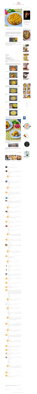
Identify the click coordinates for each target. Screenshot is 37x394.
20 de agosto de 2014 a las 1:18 (18, 244)
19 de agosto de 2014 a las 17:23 (18, 180)
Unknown (9, 255)
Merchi (8, 356)
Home (8, 7)
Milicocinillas (9, 289)
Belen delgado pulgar (10, 244)
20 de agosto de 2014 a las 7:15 (18, 233)
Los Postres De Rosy (10, 345)
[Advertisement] (13, 49)
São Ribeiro (9, 166)
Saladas (11, 7)
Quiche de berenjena (26, 28)
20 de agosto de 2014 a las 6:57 (18, 255)
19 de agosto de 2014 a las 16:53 (18, 170)
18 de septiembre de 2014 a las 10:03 (18, 303)
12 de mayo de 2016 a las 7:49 (18, 365)
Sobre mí (17, 7)
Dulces (14, 7)
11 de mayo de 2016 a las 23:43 (18, 361)
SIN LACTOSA (27, 102)
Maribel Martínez (9, 269)
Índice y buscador (21, 7)
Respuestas (9, 174)
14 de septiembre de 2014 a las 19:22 (18, 289)
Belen (8, 225)
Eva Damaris (9, 273)
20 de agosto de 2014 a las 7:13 (18, 250)
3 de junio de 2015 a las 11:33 (18, 345)
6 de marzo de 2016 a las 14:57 (18, 356)
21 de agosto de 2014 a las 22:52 (18, 286)
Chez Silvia (9, 303)
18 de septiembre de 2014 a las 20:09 (17, 298)
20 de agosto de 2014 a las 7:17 (18, 206)
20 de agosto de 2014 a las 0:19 (18, 229)
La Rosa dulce (15, 392)
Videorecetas (27, 7)
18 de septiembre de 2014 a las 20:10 (17, 307)
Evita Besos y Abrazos (10, 180)
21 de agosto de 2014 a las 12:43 (18, 273)
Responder (9, 184)
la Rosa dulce (10, 216)
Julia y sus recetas (9, 200)
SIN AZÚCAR (27, 106)
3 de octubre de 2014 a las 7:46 (18, 329)
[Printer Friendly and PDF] (17, 152)
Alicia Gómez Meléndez (10, 286)
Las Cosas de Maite (23, 392)
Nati (8, 170)
